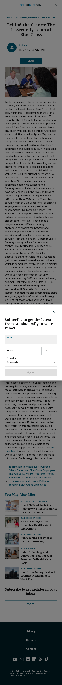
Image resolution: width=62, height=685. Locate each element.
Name (9, 337)
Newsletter (11, 358)
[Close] (54, 312)
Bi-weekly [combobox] (12, 362)
